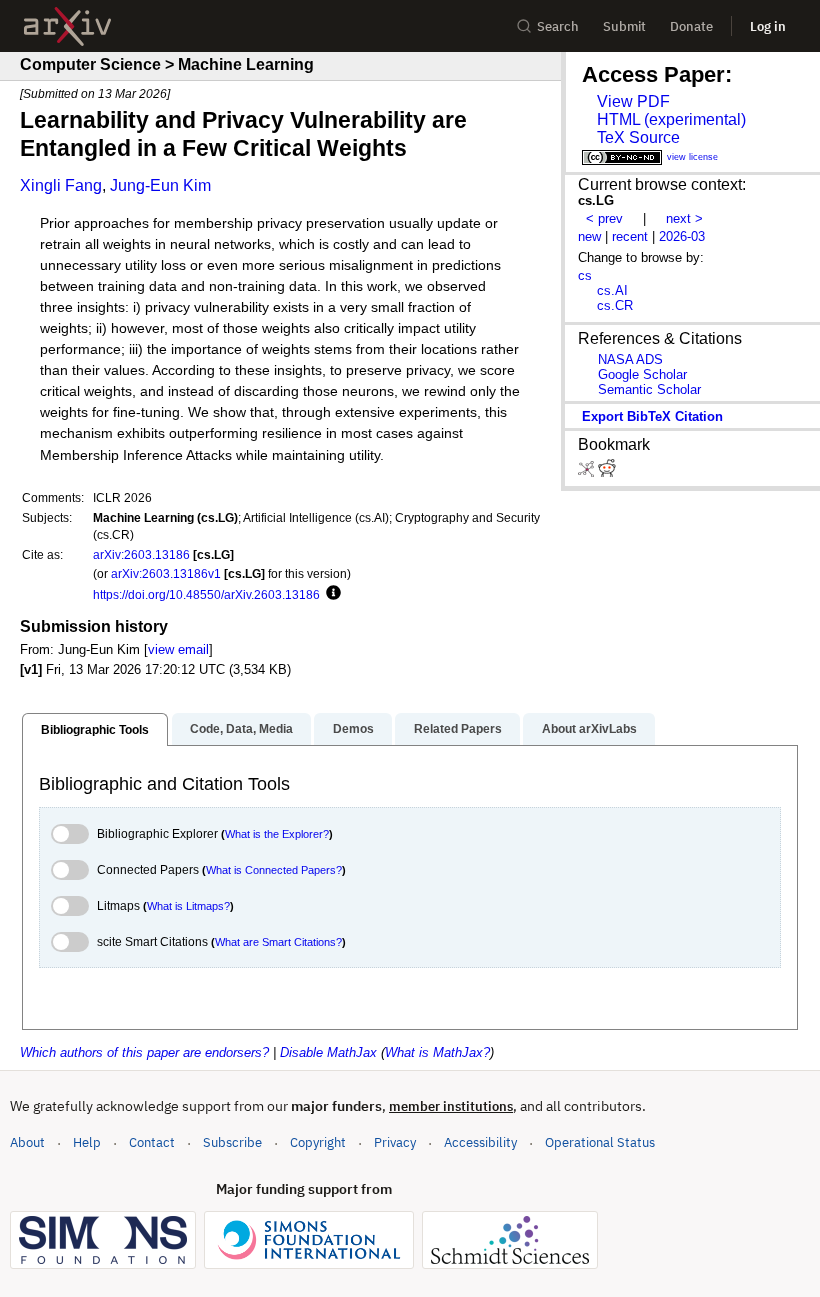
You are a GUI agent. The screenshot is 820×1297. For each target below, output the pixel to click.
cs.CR (615, 305)
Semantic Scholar (649, 389)
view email (178, 649)
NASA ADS (630, 359)
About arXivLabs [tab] (589, 729)
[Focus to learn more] (330, 594)
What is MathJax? (437, 1052)
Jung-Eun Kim (160, 185)
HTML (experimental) (671, 119)
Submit (624, 26)
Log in (768, 26)
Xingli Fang (61, 185)
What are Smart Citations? (278, 942)
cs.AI (612, 290)
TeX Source (638, 137)
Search (558, 26)
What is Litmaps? (188, 906)
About (27, 1142)
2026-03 (682, 236)
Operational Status (600, 1142)
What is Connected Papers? (274, 870)
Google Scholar (642, 374)
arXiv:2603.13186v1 (166, 573)
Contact (152, 1142)
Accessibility (480, 1142)
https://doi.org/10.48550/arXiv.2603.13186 (206, 594)
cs (585, 275)
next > (684, 218)
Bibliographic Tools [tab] (95, 730)
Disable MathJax (328, 1052)
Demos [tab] (353, 729)
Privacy (395, 1142)
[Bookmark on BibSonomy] (588, 472)
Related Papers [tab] (458, 729)
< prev (604, 218)
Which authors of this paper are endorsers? (144, 1052)
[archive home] (67, 26)
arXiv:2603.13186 (141, 554)
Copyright (318, 1142)
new (589, 236)
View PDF (633, 101)
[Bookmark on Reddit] (607, 472)
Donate (691, 26)
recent (630, 236)
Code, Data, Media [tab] (241, 729)
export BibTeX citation (652, 416)
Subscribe (232, 1142)
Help (87, 1142)
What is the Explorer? (277, 834)
